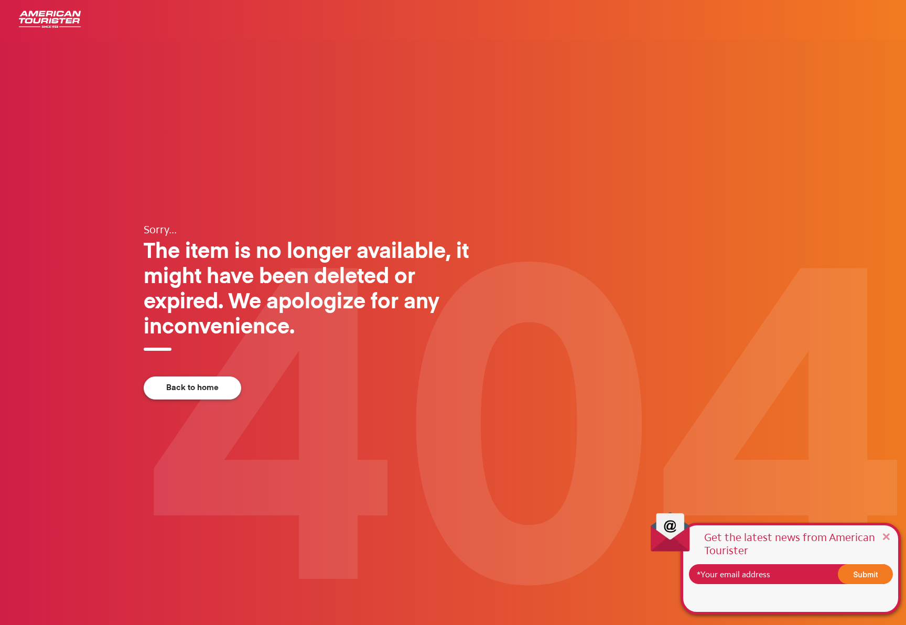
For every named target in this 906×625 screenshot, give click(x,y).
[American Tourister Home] (50, 19)
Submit (865, 574)
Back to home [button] (192, 388)
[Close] (886, 536)
